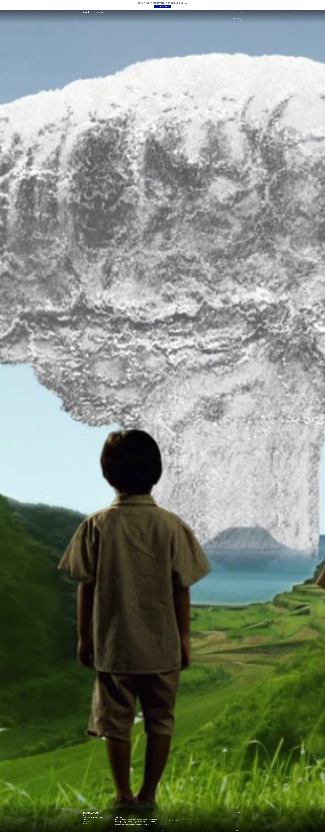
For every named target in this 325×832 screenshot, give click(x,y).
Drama (85, 821)
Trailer (238, 812)
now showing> (176, 821)
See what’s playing (162, 7)
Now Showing (99, 12)
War (88, 821)
